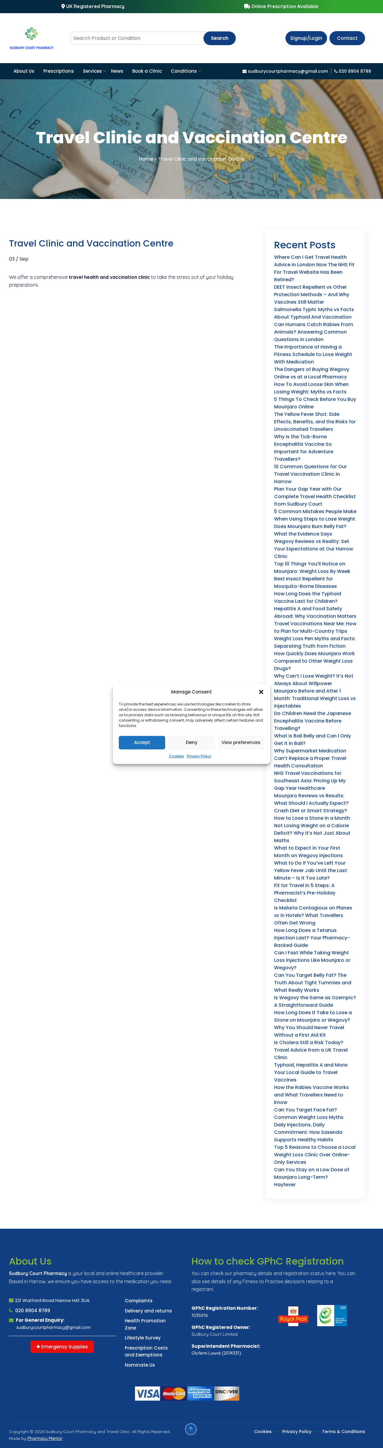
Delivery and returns (148, 1311)
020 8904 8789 (32, 1310)
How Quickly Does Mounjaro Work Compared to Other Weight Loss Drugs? (314, 661)
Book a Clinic (147, 71)
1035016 (200, 1315)
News (117, 71)
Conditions (184, 71)
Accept (142, 742)
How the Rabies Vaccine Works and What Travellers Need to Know (311, 1095)
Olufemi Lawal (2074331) (216, 1353)
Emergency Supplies (64, 1347)
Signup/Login (306, 38)
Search (219, 38)
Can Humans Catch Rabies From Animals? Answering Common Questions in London (313, 332)
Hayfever (285, 1184)
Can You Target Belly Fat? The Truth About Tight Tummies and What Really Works (312, 983)
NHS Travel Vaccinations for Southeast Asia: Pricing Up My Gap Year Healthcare (310, 781)
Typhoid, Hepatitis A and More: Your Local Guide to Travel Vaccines (311, 1072)
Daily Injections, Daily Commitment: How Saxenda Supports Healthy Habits (308, 1132)
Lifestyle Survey (143, 1338)
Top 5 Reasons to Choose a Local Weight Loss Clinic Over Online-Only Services (314, 1155)
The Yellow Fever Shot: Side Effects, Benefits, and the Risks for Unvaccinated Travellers (315, 422)
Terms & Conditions (343, 1432)
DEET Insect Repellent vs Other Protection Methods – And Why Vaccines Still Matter (311, 294)
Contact (347, 38)
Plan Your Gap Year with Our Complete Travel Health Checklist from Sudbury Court (315, 496)
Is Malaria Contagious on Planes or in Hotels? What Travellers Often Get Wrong (313, 915)
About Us (23, 71)
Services (92, 71)
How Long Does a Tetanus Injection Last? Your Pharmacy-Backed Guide (312, 938)
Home (146, 159)
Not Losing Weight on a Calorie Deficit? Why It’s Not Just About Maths (312, 833)
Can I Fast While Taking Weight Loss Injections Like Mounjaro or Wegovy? (312, 960)
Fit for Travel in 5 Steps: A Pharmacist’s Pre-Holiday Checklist (304, 893)
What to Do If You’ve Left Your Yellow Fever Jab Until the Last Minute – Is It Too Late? (310, 870)
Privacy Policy (199, 755)
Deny (191, 742)
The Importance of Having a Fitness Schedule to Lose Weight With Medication (313, 354)
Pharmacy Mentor (45, 1438)
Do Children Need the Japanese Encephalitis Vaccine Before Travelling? (312, 721)
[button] (261, 692)
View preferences (241, 742)
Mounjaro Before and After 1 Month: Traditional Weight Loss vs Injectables (315, 698)
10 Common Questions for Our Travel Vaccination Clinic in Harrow (310, 474)
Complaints (139, 1301)
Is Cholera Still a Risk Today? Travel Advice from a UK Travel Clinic (311, 1050)
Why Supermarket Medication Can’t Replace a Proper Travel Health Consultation (310, 758)
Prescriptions (58, 71)
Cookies (176, 755)
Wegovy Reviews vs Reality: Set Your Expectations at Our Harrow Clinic (313, 549)
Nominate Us (140, 1365)
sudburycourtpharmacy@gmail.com (53, 1327)
